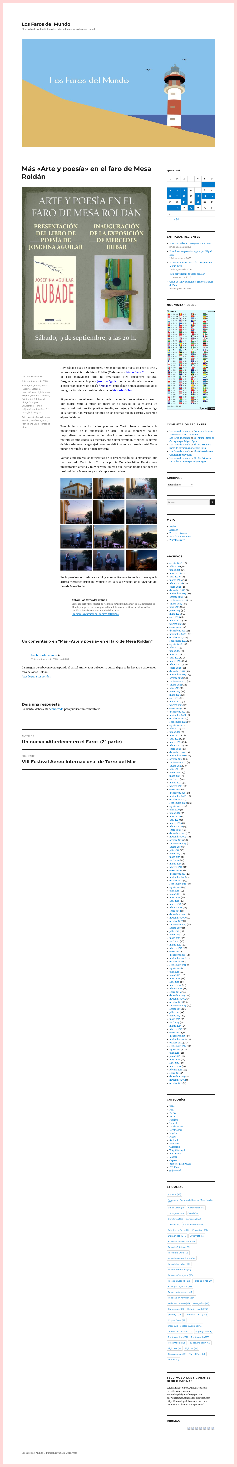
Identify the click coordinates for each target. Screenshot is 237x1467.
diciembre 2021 (177, 752)
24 (170, 207)
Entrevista (197, 1235)
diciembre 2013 (177, 1076)
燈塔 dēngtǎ (34, 412)
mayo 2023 (175, 695)
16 (212, 196)
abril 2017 (174, 941)
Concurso (193, 1219)
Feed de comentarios (180, 536)
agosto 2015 (175, 1009)
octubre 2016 (176, 961)
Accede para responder (36, 676)
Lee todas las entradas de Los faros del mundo (95, 614)
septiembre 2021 (177, 762)
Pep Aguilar (203, 1331)
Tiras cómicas (177, 1354)
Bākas (25, 385)
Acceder (173, 530)
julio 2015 (174, 1012)
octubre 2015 (176, 1002)
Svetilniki (44, 395)
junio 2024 (174, 651)
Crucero (174, 1224)
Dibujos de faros (178, 1230)
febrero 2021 (175, 786)
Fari (31, 385)
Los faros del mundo (32, 376)
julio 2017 (174, 931)
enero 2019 (175, 870)
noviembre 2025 (177, 593)
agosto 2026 (175, 563)
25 (177, 207)
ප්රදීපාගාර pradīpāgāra (33, 409)
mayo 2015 (174, 1019)
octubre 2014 (176, 1042)
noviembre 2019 (177, 836)
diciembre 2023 (177, 671)
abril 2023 (174, 698)
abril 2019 (174, 860)
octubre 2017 (176, 921)
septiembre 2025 (178, 600)
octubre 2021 (176, 759)
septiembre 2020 (178, 803)
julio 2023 (174, 688)
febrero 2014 (175, 1069)
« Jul (176, 219)
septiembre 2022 (178, 722)
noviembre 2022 (177, 715)
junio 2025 (174, 610)
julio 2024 (174, 647)
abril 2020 (174, 819)
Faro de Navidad (179, 1264)
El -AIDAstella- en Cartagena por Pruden (190, 243)
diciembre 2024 (177, 630)
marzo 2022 (175, 742)
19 (184, 202)
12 (184, 196)
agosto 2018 (175, 887)
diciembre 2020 (177, 792)
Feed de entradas (178, 533)
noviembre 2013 (177, 1080)
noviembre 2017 (177, 917)
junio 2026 (175, 570)
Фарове (173, 1160)
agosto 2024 (175, 644)
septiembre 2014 (177, 1046)
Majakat (26, 395)
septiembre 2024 (178, 641)
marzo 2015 (175, 1025)
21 (198, 202)
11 (177, 196)
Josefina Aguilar (38, 420)
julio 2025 (174, 607)
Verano (173, 1359)
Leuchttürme (29, 392)
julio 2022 (174, 728)
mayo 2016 (175, 978)
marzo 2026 (175, 580)
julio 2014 (174, 1052)
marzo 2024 (175, 661)
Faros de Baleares (179, 1269)
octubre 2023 (176, 678)
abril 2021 (174, 779)
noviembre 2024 (177, 634)
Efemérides (177, 1235)
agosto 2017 (175, 928)
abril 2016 (174, 982)
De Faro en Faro (193, 1224)
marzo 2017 (175, 944)
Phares (35, 395)
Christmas (175, 1219)
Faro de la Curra (178, 1252)
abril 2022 (174, 738)
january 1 (174, 1314)
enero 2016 (175, 992)
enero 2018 (175, 911)
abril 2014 (174, 1063)
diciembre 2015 (177, 995)
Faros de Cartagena (180, 1275)
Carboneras (196, 1207)
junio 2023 (174, 691)
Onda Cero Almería (180, 1331)
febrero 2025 (176, 624)
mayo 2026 (175, 573)
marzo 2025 (175, 620)
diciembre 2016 (177, 955)
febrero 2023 (176, 705)
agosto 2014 (175, 1049)
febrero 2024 (176, 664)
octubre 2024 (176, 637)
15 (205, 196)
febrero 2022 (176, 745)
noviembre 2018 (177, 877)
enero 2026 (175, 586)
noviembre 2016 (177, 958)
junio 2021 (174, 772)
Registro (173, 526)
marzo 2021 (175, 782)
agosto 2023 (175, 684)
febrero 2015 (175, 1029)
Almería (174, 1194)
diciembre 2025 (177, 590)
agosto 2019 (175, 846)
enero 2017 (175, 951)
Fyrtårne (26, 389)
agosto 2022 (175, 725)
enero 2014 (175, 1073)
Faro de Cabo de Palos (182, 1241)
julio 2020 (174, 809)
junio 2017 (174, 934)
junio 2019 (174, 853)
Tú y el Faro (197, 1354)
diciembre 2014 (177, 1036)
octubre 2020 (176, 799)
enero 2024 (175, 668)
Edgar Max (200, 1230)
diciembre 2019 (177, 833)
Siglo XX (191, 1348)
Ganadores (176, 1309)
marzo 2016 (175, 985)
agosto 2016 (175, 968)
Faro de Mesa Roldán (181, 1258)
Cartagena (176, 1213)
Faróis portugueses (180, 1292)
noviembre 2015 (177, 998)
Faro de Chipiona (179, 1247)
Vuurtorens (28, 405)
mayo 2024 (175, 654)
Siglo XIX (175, 1348)
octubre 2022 (176, 718)
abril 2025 (174, 617)
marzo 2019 (175, 863)
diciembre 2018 (177, 874)
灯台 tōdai (174, 1167)
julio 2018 (174, 890)
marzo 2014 (175, 1066)
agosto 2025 (175, 603)
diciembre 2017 (177, 914)
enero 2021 (175, 789)
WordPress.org (177, 540)
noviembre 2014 (177, 1039)
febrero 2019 (176, 867)
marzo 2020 (175, 823)
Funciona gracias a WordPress (61, 1453)
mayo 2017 (174, 938)
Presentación (177, 1342)
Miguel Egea (177, 1320)
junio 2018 (174, 894)
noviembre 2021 (177, 755)
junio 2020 (174, 813)
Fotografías (201, 1303)
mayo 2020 (175, 816)
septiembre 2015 (177, 1005)
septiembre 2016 (178, 965)
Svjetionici (27, 399)
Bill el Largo (176, 1207)
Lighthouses (43, 392)
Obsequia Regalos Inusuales (185, 1326)
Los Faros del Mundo (46, 24)
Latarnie (36, 389)
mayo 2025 (175, 613)
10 (170, 196)
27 (191, 207)
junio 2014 (174, 1056)
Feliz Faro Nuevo (179, 1303)
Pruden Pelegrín (199, 1342)
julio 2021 (174, 769)
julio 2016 (174, 971)
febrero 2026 (176, 583)
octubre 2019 (176, 840)
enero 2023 (175, 708)
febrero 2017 (175, 948)
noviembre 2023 (177, 674)
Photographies (178, 1337)
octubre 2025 (176, 597)
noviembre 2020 (177, 796)
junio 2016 (174, 975)
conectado (57, 709)
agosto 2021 (175, 765)
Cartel (193, 1213)
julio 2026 (174, 566)
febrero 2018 (175, 907)
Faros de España (179, 1281)
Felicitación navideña (181, 1297)
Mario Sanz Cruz (30, 423)
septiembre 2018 (177, 884)
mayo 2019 (175, 857)
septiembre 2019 (178, 843)
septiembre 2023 (178, 681)
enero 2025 (175, 627)
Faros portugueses (180, 1286)
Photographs (200, 1337)
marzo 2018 (175, 904)
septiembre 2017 (177, 924)
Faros (44, 385)
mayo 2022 (175, 735)
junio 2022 (174, 732)
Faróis (37, 385)
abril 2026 (174, 576)
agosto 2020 (175, 806)
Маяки (38, 405)
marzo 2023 (175, 701)
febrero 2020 (176, 826)
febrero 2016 (176, 988)
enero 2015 (175, 1032)
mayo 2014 (174, 1059)
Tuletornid (39, 399)
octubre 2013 (176, 1083)
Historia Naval (197, 1309)
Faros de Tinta (202, 1281)
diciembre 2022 (177, 711)
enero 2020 (175, 830)
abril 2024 (174, 657)
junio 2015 (174, 1015)
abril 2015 (174, 1022)
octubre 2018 (176, 880)
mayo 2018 (174, 897)
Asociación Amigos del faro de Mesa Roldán (190, 1201)
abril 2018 (174, 901)
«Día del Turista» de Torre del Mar (187, 274)
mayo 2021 (174, 776)
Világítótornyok (30, 402)
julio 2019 (174, 850)
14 (198, 196)
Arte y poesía (28, 417)
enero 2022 (175, 749)
